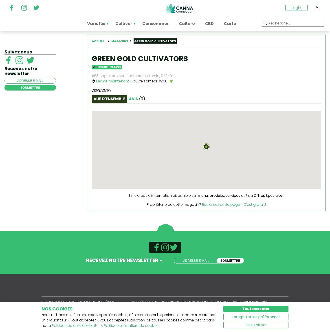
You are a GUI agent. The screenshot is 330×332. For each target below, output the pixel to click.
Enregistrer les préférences (256, 316)
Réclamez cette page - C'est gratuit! (234, 204)
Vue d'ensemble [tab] (109, 99)
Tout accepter (256, 308)
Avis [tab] (137, 99)
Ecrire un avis (109, 67)
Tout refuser (256, 325)
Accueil (98, 41)
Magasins (119, 41)
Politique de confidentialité (75, 325)
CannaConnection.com (179, 8)
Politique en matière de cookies (131, 325)
